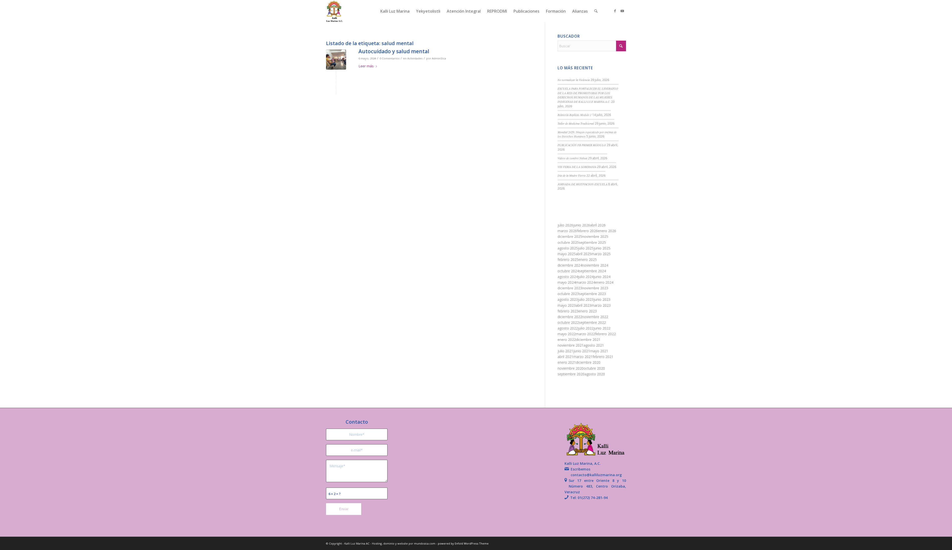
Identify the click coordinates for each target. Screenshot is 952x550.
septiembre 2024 (592, 271)
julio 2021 (565, 351)
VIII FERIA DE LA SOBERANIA (577, 167)
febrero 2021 (603, 356)
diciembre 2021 (588, 339)
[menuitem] (395, 11)
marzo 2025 (601, 253)
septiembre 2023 (592, 293)
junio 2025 (602, 248)
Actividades (414, 58)
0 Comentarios (389, 58)
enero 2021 (567, 362)
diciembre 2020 (588, 362)
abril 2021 (565, 356)
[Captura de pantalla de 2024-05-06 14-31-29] (336, 60)
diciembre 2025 (570, 236)
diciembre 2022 (570, 316)
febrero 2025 (568, 259)
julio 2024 (586, 276)
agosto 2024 (568, 276)
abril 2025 (583, 253)
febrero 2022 (605, 333)
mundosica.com (425, 543)
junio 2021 (581, 351)
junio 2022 (602, 328)
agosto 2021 (594, 345)
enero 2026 (607, 230)
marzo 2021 (583, 356)
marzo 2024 (585, 282)
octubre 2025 (568, 242)
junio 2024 (602, 276)
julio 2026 (565, 225)
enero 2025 (587, 259)
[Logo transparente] (334, 11)
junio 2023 (602, 299)
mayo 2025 (567, 253)
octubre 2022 (568, 322)
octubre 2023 (568, 293)
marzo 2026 (567, 230)
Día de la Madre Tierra (572, 175)
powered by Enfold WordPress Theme (463, 543)
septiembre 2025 (592, 242)
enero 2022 (567, 339)
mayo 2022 (567, 333)
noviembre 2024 (595, 265)
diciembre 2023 (570, 288)
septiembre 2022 (592, 322)
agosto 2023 (568, 299)
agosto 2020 (595, 374)
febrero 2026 (587, 230)
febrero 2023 (568, 311)
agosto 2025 (568, 248)
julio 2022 (586, 328)
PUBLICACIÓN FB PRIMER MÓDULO (582, 145)
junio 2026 (581, 225)
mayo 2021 (599, 351)
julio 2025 (586, 248)
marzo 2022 (585, 333)
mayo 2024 (567, 282)
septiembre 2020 (571, 374)
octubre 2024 (568, 271)
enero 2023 (587, 311)
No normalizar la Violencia (574, 80)
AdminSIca (439, 58)
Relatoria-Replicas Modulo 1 (575, 115)
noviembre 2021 (571, 345)
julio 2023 (586, 299)
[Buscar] (596, 11)
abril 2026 (598, 225)
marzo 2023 (601, 305)
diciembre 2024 (570, 265)
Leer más (366, 66)
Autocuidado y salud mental (393, 51)
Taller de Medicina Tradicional (576, 123)
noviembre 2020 (571, 368)
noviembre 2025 (595, 236)
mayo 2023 (567, 305)
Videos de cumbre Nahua (572, 158)
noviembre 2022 (595, 316)
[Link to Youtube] (622, 11)
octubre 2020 (594, 368)
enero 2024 (604, 282)
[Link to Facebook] (615, 11)
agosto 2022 (568, 328)
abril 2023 (583, 305)
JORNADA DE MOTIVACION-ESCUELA (582, 184)
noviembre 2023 (595, 288)
